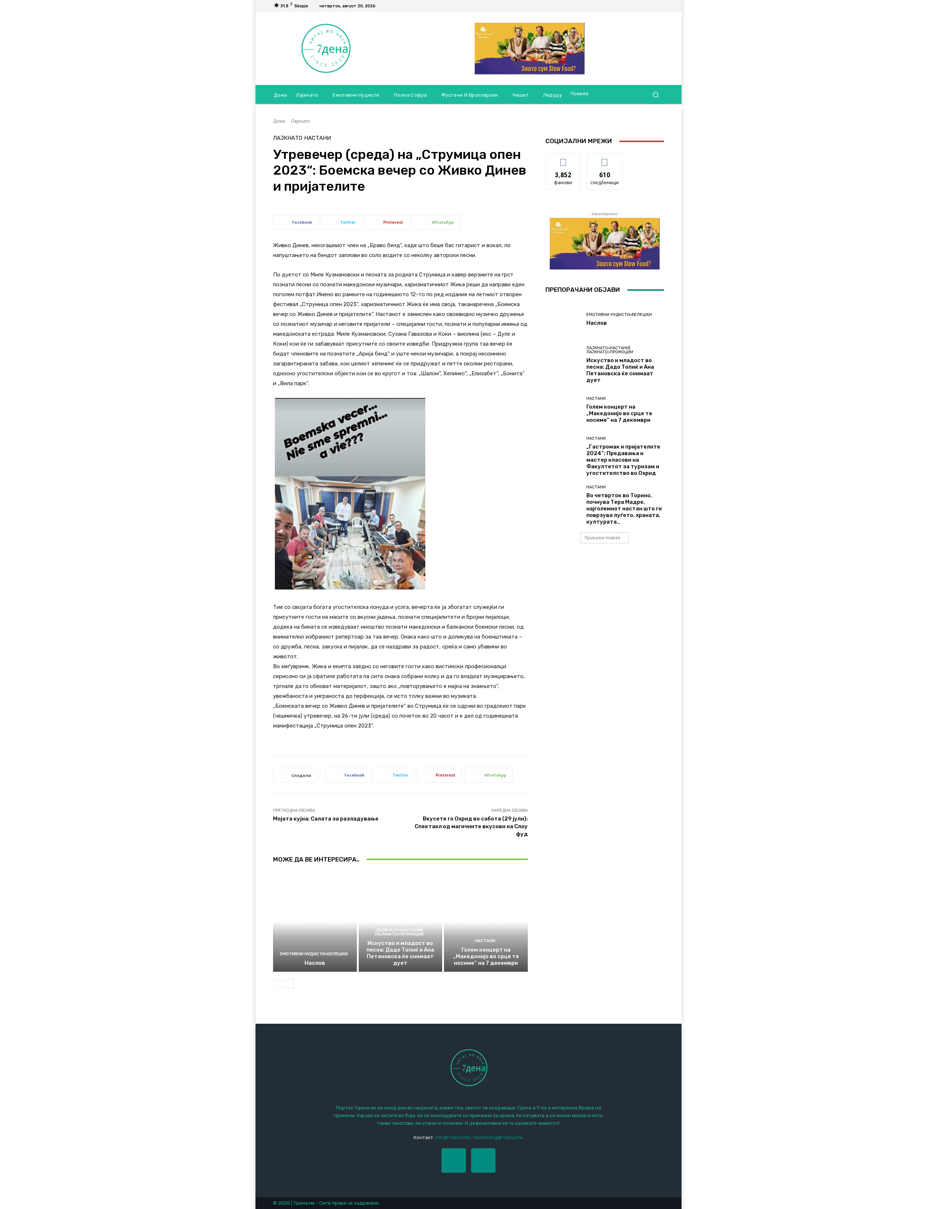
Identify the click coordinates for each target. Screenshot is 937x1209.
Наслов (315, 963)
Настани (317, 138)
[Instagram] (483, 1160)
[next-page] (289, 984)
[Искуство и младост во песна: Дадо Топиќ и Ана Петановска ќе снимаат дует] (401, 921)
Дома (279, 121)
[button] (655, 94)
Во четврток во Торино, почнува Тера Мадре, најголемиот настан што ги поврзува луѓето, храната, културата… (624, 508)
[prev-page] (277, 984)
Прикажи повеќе (602, 538)
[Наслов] (315, 921)
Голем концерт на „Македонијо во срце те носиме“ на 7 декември (486, 956)
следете (604, 158)
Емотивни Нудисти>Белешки (314, 954)
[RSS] (659, 5)
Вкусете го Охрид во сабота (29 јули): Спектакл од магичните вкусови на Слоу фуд (471, 826)
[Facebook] (650, 5)
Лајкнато (300, 121)
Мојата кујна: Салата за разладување (325, 818)
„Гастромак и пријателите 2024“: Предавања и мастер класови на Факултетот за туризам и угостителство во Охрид (623, 459)
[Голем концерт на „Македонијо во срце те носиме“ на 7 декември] (486, 921)
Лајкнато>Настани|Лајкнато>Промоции (399, 932)
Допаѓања (563, 158)
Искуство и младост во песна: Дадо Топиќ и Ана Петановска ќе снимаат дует (400, 953)
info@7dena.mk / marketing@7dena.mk (479, 1137)
